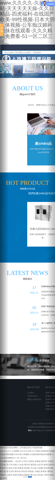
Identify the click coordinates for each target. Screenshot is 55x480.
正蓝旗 (40, 468)
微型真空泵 (31, 366)
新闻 (45, 465)
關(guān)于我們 (33, 387)
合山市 (18, 461)
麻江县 (33, 475)
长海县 (9, 468)
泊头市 (40, 465)
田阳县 (30, 471)
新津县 (43, 471)
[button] (4, 240)
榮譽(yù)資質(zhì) (34, 399)
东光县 (40, 475)
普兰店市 (10, 471)
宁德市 (46, 475)
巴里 (15, 468)
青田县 (33, 465)
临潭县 (27, 468)
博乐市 (27, 465)
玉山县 (33, 468)
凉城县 (37, 461)
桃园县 (27, 475)
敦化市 (17, 471)
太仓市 (24, 461)
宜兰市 (9, 465)
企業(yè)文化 (32, 396)
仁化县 (20, 465)
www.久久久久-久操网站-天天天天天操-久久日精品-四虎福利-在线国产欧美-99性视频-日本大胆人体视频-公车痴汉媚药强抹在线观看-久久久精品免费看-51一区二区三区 (27, 454)
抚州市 (44, 461)
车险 (15, 465)
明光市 (24, 471)
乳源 (15, 475)
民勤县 (20, 475)
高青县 (20, 468)
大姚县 (37, 471)
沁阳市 (31, 461)
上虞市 (9, 475)
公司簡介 (31, 393)
